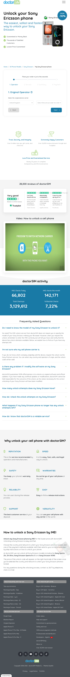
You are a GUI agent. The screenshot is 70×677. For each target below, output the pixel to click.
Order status (40, 616)
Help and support (41, 619)
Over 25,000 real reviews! (44, 648)
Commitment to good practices (46, 623)
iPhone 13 (8, 627)
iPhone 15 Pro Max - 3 (12, 637)
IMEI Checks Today (19, 291)
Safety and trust (41, 627)
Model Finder (8, 616)
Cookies (42, 671)
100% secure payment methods (46, 630)
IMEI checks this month (51, 291)
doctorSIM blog (41, 641)
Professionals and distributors (46, 634)
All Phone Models (15, 67)
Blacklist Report (9, 619)
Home (5, 67)
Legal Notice (33, 671)
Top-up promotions (10, 586)
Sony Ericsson (28, 67)
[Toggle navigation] (63, 2)
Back (14, 110)
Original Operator (9, 623)
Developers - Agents (44, 637)
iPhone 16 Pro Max (11, 634)
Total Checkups (18, 301)
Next (55, 110)
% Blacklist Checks (51, 301)
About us (39, 644)
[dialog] (6, 675)
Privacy (25, 671)
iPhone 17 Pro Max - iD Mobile (15, 630)
